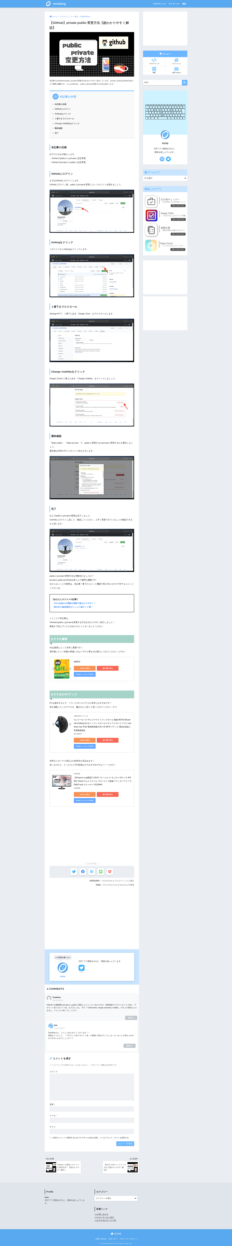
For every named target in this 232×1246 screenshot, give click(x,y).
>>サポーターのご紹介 (104, 1217)
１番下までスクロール (64, 118)
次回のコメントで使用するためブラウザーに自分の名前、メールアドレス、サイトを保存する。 (91, 1138)
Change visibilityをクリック (67, 123)
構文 (132, 881)
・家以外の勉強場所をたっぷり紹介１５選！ (72, 607)
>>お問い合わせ (101, 1214)
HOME (117, 1233)
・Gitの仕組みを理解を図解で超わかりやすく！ (74, 603)
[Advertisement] (92, 839)
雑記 (184, 4)
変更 (132, 885)
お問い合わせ (176, 72)
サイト (53, 1127)
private (114, 885)
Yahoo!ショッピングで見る (85, 674)
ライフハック (174, 4)
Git (105, 885)
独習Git (77, 662)
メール (53, 1115)
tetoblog (59, 3)
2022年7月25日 (58, 1000)
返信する (131, 1018)
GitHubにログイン (63, 109)
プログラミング (159, 4)
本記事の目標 (60, 104)
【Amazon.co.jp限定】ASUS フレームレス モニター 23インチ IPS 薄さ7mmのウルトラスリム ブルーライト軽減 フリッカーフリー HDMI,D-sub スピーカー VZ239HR (103, 781)
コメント (54, 1071)
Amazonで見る (85, 668)
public (124, 885)
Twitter (81, 972)
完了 (57, 133)
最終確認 (58, 128)
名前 (52, 1104)
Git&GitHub (107, 881)
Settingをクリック (63, 114)
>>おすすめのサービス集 (105, 1220)
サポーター (112, 1239)
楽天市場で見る (108, 668)
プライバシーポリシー (129, 1239)
